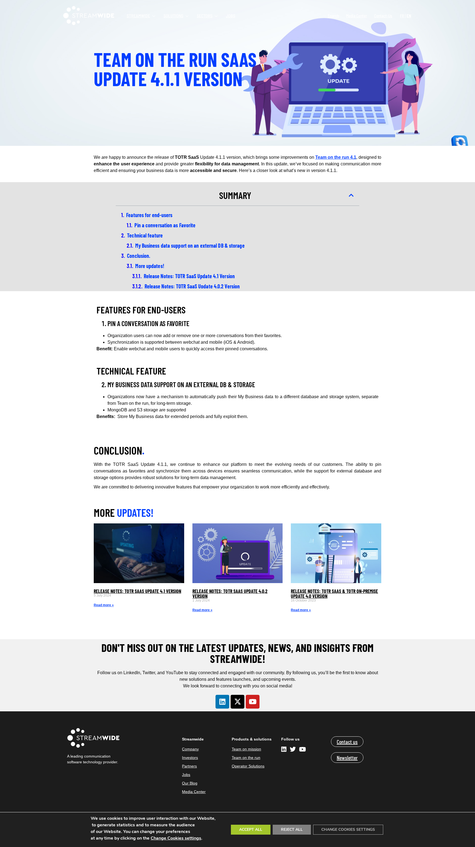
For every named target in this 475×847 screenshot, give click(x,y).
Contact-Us (383, 15)
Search (333, 15)
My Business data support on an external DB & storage (189, 245)
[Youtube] (252, 702)
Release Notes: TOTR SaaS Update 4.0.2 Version (192, 286)
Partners (189, 766)
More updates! (150, 266)
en (409, 15)
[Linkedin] (222, 702)
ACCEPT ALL (250, 829)
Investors (190, 757)
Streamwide (138, 15)
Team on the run (246, 757)
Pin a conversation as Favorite (164, 225)
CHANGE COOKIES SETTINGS (348, 829)
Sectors (204, 15)
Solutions (173, 15)
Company (190, 749)
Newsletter (347, 757)
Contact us (347, 741)
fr (402, 15)
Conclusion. (138, 255)
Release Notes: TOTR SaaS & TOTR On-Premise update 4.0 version (334, 593)
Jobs (230, 15)
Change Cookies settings (176, 838)
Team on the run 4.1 (335, 157)
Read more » (104, 605)
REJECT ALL (292, 829)
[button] (351, 195)
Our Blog (189, 783)
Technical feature (145, 235)
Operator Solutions (248, 766)
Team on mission (246, 749)
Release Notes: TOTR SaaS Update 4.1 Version (189, 276)
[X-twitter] (237, 702)
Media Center (356, 15)
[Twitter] (292, 750)
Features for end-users (149, 215)
